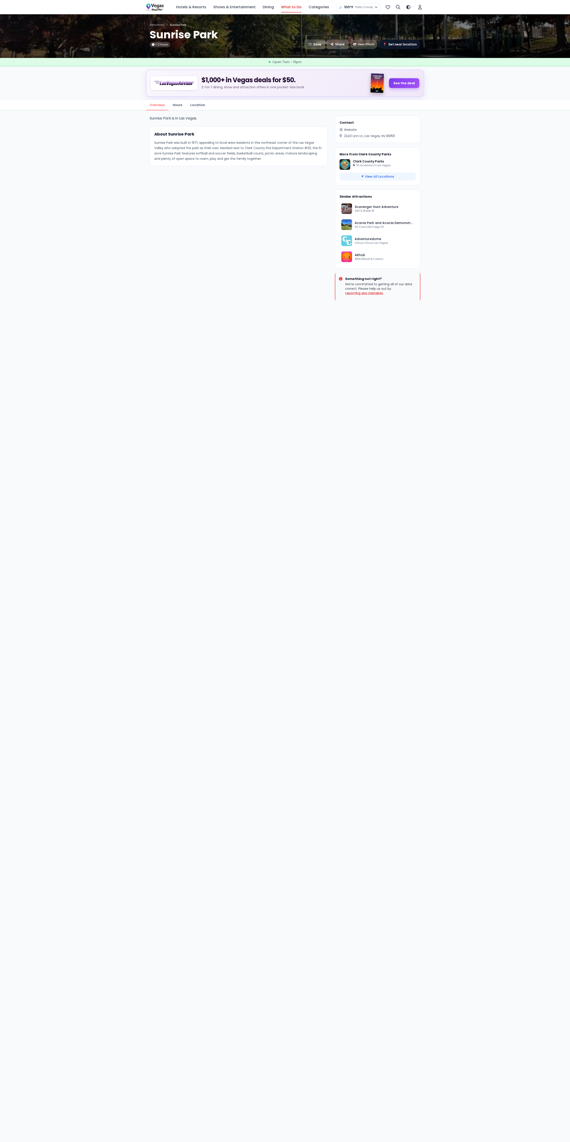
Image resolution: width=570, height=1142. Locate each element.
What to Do (291, 7)
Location (197, 105)
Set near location (400, 44)
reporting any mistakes (364, 293)
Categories (319, 7)
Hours (177, 105)
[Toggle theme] (408, 7)
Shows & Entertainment (234, 7)
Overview (157, 105)
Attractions (157, 25)
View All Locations (379, 176)
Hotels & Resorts (191, 7)
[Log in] (420, 7)
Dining (268, 7)
